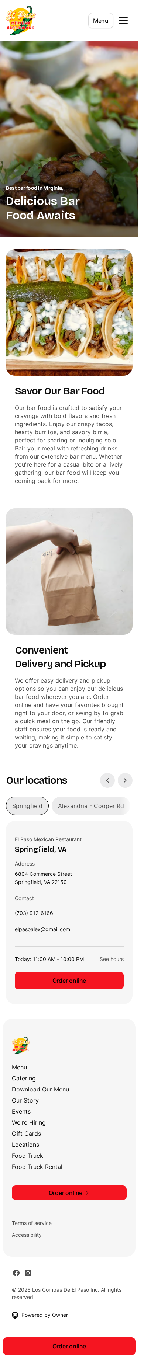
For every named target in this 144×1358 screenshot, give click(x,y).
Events (21, 1111)
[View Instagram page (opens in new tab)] (28, 1272)
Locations (25, 1144)
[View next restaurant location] (125, 780)
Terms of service (32, 1223)
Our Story (25, 1100)
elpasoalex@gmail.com (42, 931)
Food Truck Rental (37, 1166)
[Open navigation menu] (123, 20)
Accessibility (27, 1235)
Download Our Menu (40, 1089)
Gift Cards (26, 1133)
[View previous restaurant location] (107, 780)
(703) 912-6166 (34, 915)
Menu (101, 20)
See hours (112, 959)
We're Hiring (29, 1122)
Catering (24, 1078)
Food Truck (27, 1155)
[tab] (27, 806)
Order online (69, 980)
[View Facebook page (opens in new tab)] (16, 1272)
